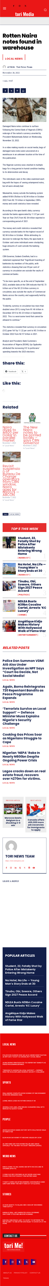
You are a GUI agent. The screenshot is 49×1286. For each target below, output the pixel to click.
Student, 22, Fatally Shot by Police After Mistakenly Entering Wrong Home (30, 546)
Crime (22, 615)
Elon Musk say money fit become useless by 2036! (22, 1138)
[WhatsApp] (23, 90)
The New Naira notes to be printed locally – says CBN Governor (32, 435)
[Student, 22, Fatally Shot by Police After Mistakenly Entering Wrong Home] (9, 542)
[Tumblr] (20, 865)
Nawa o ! (24, 558)
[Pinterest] (17, 90)
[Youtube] (34, 865)
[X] (25, 6)
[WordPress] (29, 865)
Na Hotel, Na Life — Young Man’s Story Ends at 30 (32, 567)
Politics (24, 595)
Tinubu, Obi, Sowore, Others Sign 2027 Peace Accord (30, 586)
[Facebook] (13, 6)
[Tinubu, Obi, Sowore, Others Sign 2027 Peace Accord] (9, 586)
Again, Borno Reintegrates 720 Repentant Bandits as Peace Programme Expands (24, 692)
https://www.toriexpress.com (14, 861)
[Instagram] (19, 6)
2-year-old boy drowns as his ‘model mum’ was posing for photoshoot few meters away (22, 1175)
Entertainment (28, 635)
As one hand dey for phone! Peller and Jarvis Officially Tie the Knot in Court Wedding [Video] (22, 1144)
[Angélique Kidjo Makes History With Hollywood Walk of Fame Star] (9, 626)
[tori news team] (5, 67)
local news (14, 514)
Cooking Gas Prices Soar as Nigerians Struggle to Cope (22, 738)
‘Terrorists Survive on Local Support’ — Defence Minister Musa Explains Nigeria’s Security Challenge (24, 716)
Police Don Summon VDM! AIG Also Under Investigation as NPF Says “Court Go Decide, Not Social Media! (23, 668)
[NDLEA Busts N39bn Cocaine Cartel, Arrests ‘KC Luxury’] (9, 606)
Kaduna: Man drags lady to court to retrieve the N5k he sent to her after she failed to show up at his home (24, 1221)
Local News (9, 680)
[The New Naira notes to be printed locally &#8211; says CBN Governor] (32, 418)
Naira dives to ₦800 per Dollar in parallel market (10, 434)
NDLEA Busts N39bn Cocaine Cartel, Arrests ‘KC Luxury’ (32, 606)
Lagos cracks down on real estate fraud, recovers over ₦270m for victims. (24, 775)
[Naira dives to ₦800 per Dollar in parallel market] (12, 418)
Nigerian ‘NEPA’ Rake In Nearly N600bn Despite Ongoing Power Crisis (21, 756)
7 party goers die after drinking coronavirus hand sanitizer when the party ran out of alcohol (24, 1183)
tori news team (24, 67)
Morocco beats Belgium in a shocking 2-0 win (13, 822)
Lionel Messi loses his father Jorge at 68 (19, 1101)
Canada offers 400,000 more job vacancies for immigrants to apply (35, 825)
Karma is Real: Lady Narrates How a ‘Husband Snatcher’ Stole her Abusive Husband (21, 1213)
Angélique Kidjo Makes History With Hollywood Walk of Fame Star (32, 626)
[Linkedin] (15, 865)
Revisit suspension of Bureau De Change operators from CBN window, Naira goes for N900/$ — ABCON (11, 480)
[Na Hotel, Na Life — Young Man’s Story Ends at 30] (9, 569)
